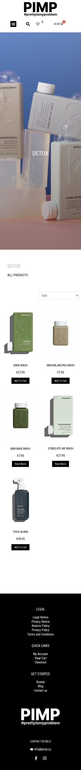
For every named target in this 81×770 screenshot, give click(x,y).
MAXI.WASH (21, 365)
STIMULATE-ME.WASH (60, 448)
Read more (20, 463)
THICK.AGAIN (20, 532)
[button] (13, 24)
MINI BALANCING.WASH (61, 365)
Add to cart (20, 380)
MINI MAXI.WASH (20, 448)
